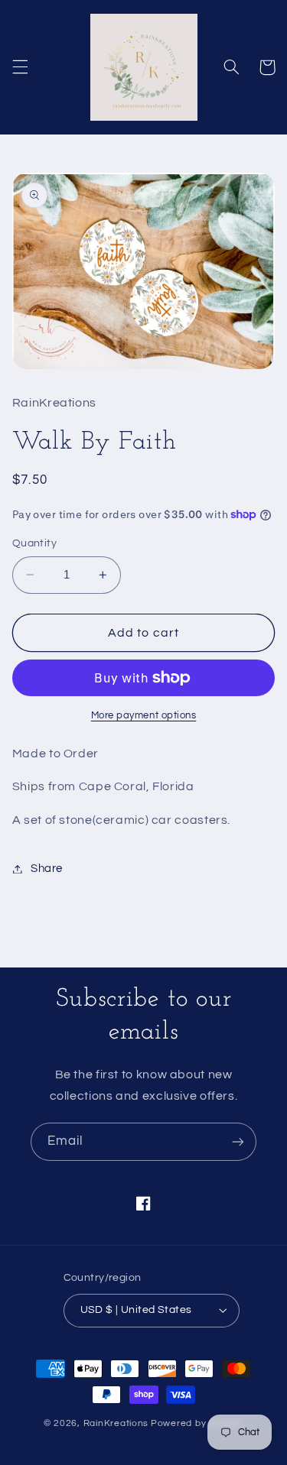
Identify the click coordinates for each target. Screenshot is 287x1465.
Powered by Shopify (197, 1423)
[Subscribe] (238, 1141)
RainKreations (116, 1423)
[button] (20, 67)
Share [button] (47, 868)
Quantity (34, 543)
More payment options (144, 716)
